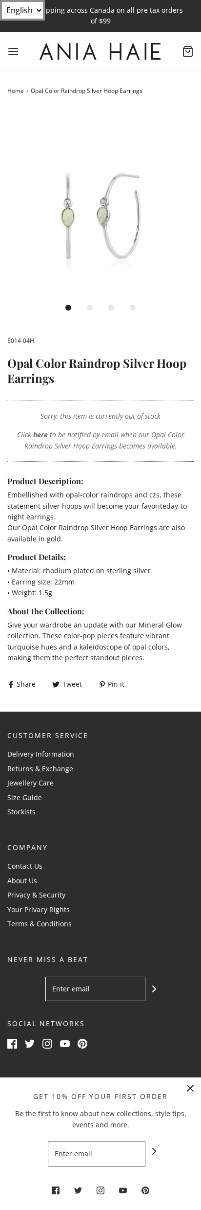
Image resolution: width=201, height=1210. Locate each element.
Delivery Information (40, 754)
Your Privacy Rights (38, 909)
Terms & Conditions (39, 923)
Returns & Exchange (40, 768)
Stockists (21, 811)
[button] (100, 203)
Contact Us (24, 866)
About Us (22, 880)
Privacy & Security (36, 894)
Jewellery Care (30, 782)
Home (15, 91)
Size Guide (24, 797)
